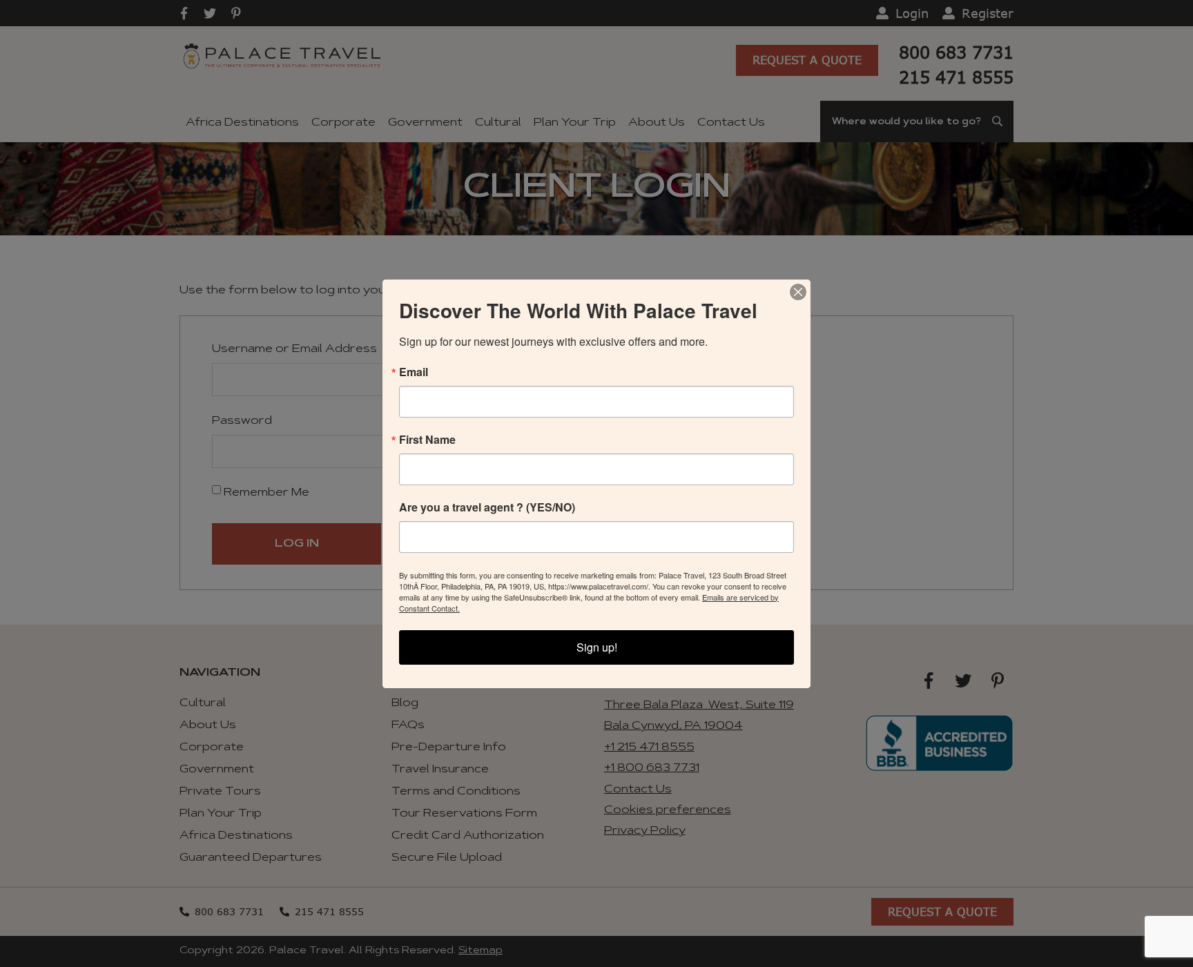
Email (413, 372)
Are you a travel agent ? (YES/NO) (487, 507)
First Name (427, 439)
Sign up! (596, 647)
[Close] (798, 292)
